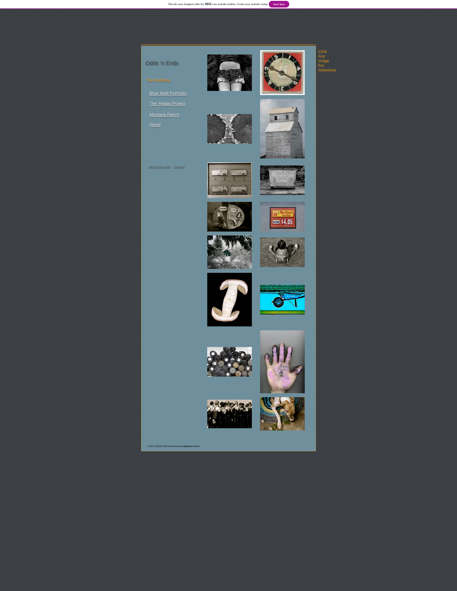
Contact (179, 167)
